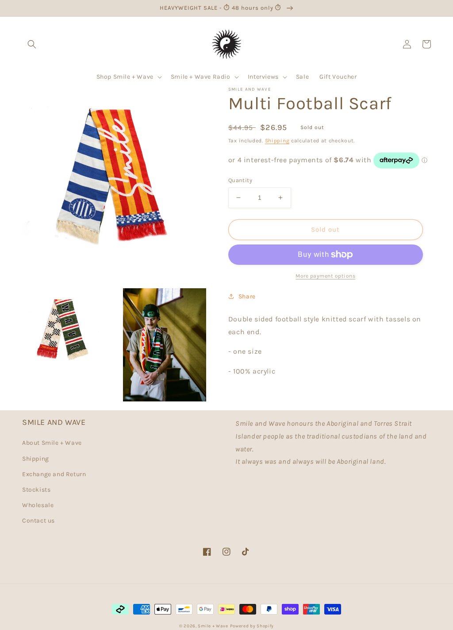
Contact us (38, 520)
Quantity (240, 180)
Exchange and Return (54, 474)
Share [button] (247, 296)
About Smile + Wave (52, 443)
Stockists (36, 489)
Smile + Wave (213, 626)
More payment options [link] (325, 276)
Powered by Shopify (252, 626)
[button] (32, 44)
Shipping (277, 140)
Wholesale (38, 505)
